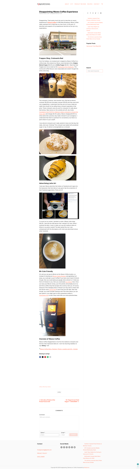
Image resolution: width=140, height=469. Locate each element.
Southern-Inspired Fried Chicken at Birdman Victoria (93, 19)
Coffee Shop (44, 386)
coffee (59, 392)
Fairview (49, 386)
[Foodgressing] (48, 4)
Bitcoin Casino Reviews (59, 276)
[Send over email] (48, 357)
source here (52, 289)
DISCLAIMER (40, 456)
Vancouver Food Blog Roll (93, 46)
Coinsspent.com (43, 295)
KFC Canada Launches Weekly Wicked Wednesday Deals (94, 23)
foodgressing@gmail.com (44, 450)
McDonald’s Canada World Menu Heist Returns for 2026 (93, 33)
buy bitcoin (69, 282)
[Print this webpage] (50, 357)
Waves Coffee (52, 22)
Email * (63, 432)
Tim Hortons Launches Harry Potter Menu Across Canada (94, 38)
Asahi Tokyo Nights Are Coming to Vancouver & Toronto (92, 28)
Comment (42, 414)
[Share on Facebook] (40, 357)
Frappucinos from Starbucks (66, 67)
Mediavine (86, 467)
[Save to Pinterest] (45, 357)
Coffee (40, 386)
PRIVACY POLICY (42, 453)
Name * (43, 432)
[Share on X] (43, 357)
